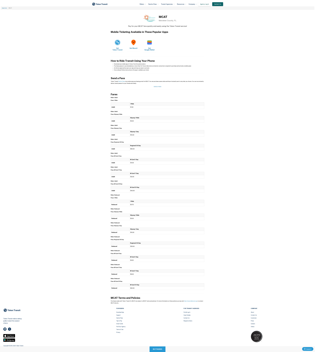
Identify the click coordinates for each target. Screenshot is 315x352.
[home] (100, 4)
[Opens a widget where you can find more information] (307, 349)
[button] (142, 4)
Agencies (4, 8)
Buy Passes (157, 349)
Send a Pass (121, 81)
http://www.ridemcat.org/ (190, 301)
